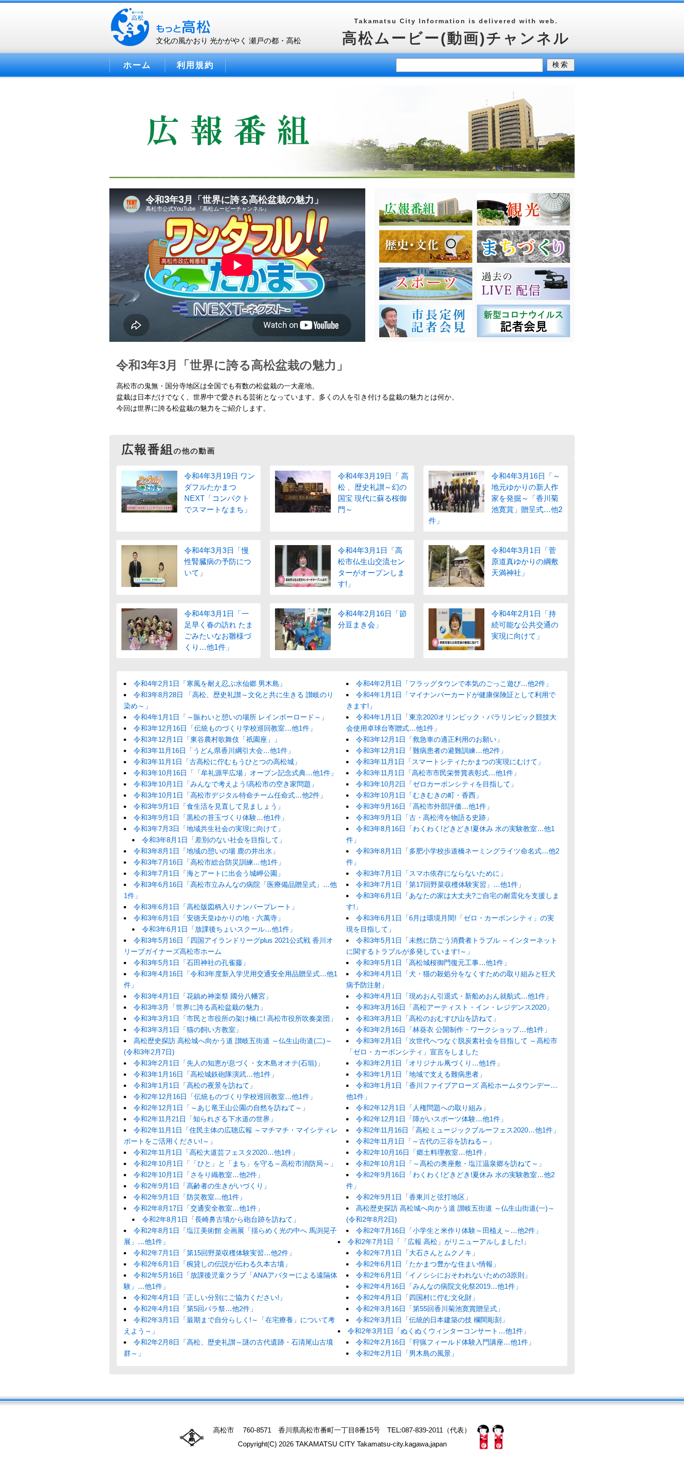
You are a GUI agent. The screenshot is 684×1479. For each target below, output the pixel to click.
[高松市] (214, 28)
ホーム (137, 65)
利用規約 (195, 65)
